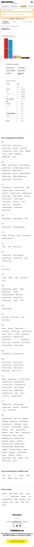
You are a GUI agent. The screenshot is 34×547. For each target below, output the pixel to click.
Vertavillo (25, 424)
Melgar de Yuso (19, 294)
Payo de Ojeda (5, 331)
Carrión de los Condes (20, 190)
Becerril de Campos (6, 167)
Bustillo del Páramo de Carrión (20, 176)
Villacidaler (26, 427)
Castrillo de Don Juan (26, 193)
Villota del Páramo (6, 460)
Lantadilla (10, 277)
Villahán (11, 432)
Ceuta (29, 496)
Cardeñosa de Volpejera (7, 190)
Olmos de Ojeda (14, 317)
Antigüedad (28, 151)
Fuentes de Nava (26, 235)
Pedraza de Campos (15, 331)
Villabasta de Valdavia (16, 427)
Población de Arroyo (6, 336)
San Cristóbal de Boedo (19, 382)
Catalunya (23, 496)
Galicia (28, 499)
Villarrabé (25, 449)
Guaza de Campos (17, 246)
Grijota (3, 246)
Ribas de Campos (6, 370)
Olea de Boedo (5, 317)
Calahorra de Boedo (6, 187)
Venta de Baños (17, 424)
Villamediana (5, 441)
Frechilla (4, 235)
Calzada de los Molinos (18, 187)
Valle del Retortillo (23, 421)
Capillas (28, 187)
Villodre (15, 458)
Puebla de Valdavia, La (7, 345)
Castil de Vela (5, 193)
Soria (4, 478)
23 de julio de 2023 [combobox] (7, 9)
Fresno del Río (11, 235)
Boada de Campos (6, 170)
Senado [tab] (13, 22)
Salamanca (21, 475)
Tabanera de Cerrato (6, 404)
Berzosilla (27, 167)
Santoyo (16, 393)
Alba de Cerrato (23, 148)
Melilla (22, 502)
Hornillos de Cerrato (17, 258)
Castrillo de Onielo (6, 196)
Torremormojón (24, 407)
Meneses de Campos (7, 297)
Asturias (16, 493)
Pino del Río (17, 334)
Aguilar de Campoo (6, 148)
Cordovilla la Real (18, 207)
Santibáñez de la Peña (7, 393)
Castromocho (27, 196)
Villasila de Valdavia (21, 452)
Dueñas (26, 218)
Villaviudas (19, 455)
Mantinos (22, 289)
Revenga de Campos (6, 367)
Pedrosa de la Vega (26, 331)
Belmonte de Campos (18, 167)
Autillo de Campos (6, 156)
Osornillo (22, 317)
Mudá (22, 300)
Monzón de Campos (6, 300)
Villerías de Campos (6, 458)
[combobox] (18, 14)
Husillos (26, 258)
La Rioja (11, 502)
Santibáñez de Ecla (18, 390)
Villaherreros (5, 432)
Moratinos (15, 300)
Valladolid (10, 478)
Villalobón (21, 435)
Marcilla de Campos (6, 291)
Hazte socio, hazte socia (17, 541)
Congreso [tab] (6, 22)
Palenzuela (10, 328)
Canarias (22, 493)
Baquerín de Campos (12, 165)
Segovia (28, 475)
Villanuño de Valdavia (19, 446)
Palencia (4, 328)
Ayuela (14, 156)
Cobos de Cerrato (6, 204)
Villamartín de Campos (19, 438)
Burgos (3, 475)
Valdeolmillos (25, 418)
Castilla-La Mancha (15, 496)
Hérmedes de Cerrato (7, 260)
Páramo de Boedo (18, 345)
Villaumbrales (11, 455)
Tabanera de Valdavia (18, 404)
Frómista (19, 235)
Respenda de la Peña (18, 365)
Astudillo (10, 153)
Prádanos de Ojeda (25, 342)
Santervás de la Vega (7, 390)
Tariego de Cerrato (6, 407)
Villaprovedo (5, 449)
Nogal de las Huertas (7, 308)
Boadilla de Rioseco (17, 170)
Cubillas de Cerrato (6, 210)
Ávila (21, 478)
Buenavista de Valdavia (25, 173)
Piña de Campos (25, 334)
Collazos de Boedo (16, 204)
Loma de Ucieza (24, 277)
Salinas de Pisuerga (12, 379)
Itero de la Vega (5, 269)
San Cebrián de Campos (24, 379)
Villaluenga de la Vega (7, 438)
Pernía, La (10, 334)
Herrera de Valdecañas (18, 255)
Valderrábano (5, 421)
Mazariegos (15, 291)
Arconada (4, 153)
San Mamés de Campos (7, 384)
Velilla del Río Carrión (7, 424)
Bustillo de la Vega (6, 176)
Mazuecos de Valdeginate (8, 294)
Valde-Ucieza (17, 418)
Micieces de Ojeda (18, 297)
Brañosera (15, 173)
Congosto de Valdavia (7, 207)
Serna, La (22, 393)
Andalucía (4, 493)
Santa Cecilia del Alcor (7, 387)
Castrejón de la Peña (15, 193)
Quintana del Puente (6, 353)
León (9, 475)
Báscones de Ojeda (17, 179)
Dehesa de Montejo (6, 218)
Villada (11, 429)
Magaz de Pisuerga (6, 289)
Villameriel (12, 441)
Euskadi (15, 499)
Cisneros (23, 201)
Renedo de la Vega (17, 362)
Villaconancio (5, 429)
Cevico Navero (16, 201)
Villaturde (4, 455)
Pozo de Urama (15, 342)
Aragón (10, 493)
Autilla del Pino (18, 153)
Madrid (17, 502)
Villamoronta (20, 441)
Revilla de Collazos (18, 367)
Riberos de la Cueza (16, 370)
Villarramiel (4, 452)
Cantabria (28, 493)
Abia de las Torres (17, 145)
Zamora (16, 478)
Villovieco (15, 460)
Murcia (27, 502)
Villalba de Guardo (26, 432)
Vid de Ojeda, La (5, 427)
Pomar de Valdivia (25, 339)
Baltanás (4, 165)
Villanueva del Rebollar (7, 446)
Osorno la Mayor (6, 320)
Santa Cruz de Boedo (19, 387)
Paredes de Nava (19, 328)
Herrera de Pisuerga (6, 255)
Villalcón (15, 435)
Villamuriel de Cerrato (19, 443)
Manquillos (15, 289)
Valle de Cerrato (13, 421)
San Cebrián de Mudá (7, 382)
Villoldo (26, 458)
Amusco (21, 151)
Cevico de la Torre (6, 201)
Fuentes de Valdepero (7, 238)
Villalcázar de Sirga (6, 435)
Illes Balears (4, 502)
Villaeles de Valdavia (20, 429)
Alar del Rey (15, 148)
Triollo (3, 410)
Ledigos (16, 277)
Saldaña (4, 379)
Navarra (4, 505)
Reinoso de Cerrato (6, 362)
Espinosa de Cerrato (6, 227)
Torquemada (16, 407)
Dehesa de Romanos (18, 218)
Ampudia (16, 151)
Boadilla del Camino (6, 173)
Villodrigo (21, 458)
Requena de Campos (6, 365)
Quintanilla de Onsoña (18, 353)
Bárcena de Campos (6, 179)
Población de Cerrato (7, 339)
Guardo (9, 246)
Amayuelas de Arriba (6, 151)
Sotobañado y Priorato (16, 396)
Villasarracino (12, 452)
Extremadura (22, 499)
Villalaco (17, 432)
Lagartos (4, 277)
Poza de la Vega (6, 342)
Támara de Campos (12, 410)
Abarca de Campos (6, 145)
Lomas (3, 280)
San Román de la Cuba (20, 384)
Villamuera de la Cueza (7, 443)
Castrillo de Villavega (17, 196)
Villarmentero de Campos (15, 449)
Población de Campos (18, 336)
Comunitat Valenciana (7, 499)
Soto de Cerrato (5, 396)
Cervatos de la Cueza (7, 198)
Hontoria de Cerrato (6, 258)
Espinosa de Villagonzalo (19, 227)
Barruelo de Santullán (24, 165)
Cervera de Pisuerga (18, 198)
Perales (3, 334)
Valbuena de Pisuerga (7, 418)
